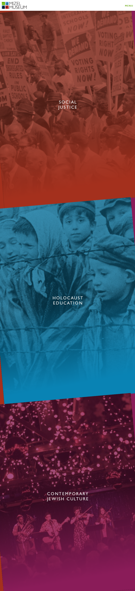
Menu (129, 5)
